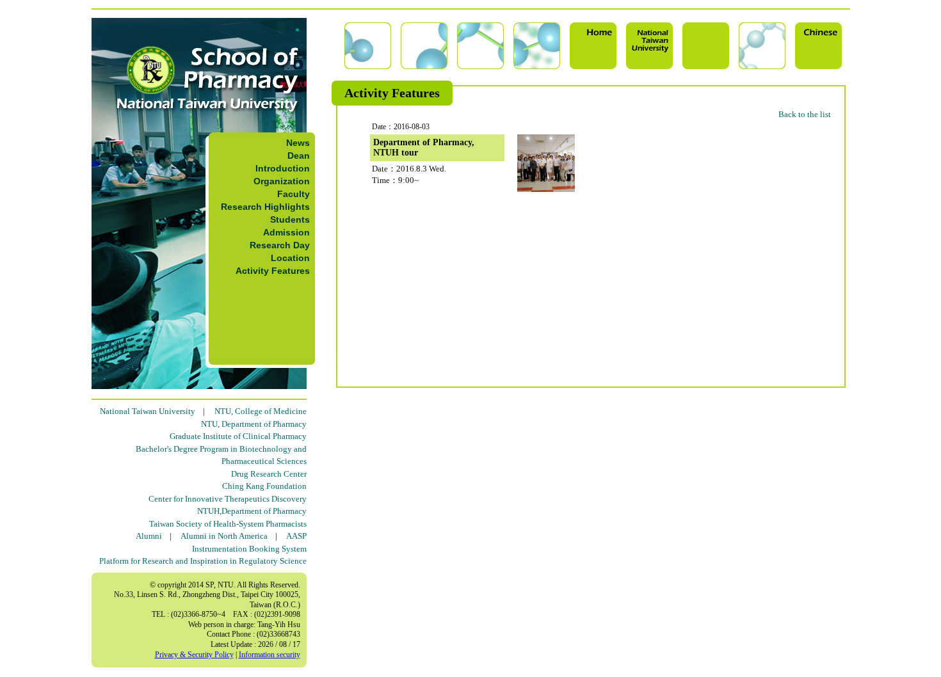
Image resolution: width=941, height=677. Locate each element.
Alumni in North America (224, 536)
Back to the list (804, 114)
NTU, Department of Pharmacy (254, 424)
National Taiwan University (147, 411)
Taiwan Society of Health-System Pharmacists (228, 524)
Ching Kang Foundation (264, 486)
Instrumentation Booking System (249, 549)
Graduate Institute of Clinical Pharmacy (238, 436)
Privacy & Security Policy (194, 654)
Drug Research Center (269, 474)
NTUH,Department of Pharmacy (252, 511)
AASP (296, 536)
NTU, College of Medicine (260, 411)
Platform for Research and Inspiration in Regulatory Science (203, 561)
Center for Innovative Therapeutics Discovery (228, 499)
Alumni (149, 536)
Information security (269, 654)
